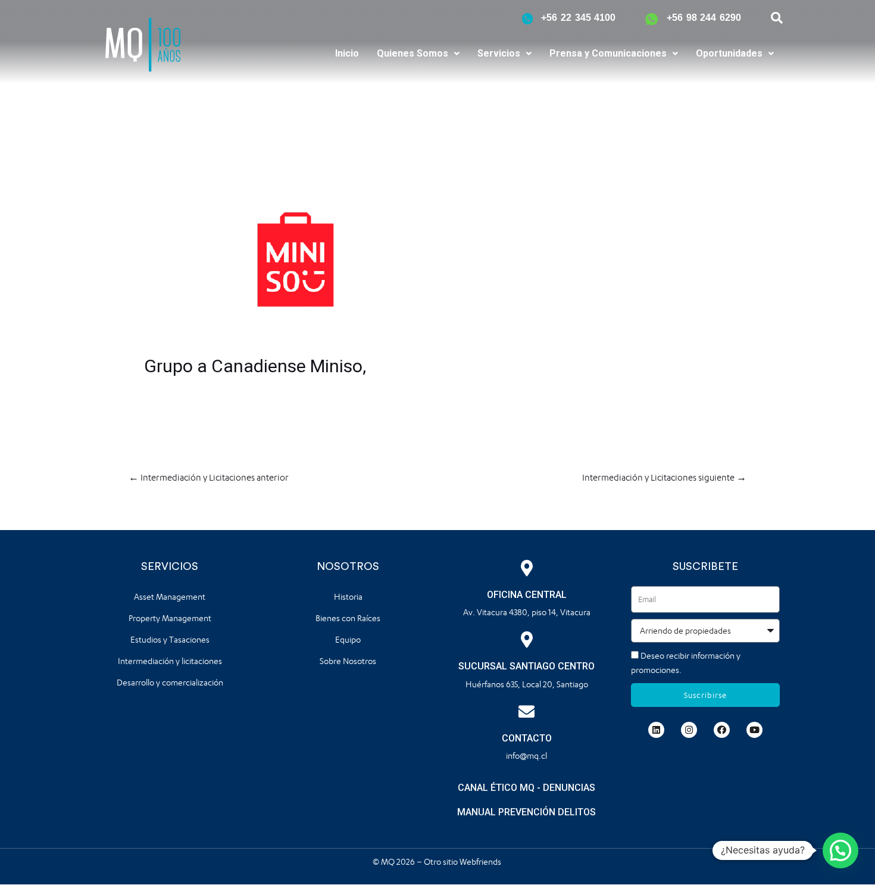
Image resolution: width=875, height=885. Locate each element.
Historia (348, 596)
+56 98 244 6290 (704, 18)
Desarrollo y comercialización (170, 682)
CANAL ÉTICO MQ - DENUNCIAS (526, 787)
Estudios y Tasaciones (170, 639)
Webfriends (481, 861)
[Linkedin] (656, 730)
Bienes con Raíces (347, 618)
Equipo (348, 639)
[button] (418, 53)
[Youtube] (754, 730)
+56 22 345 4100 (578, 18)
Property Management (170, 618)
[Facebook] (722, 730)
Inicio (347, 53)
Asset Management (169, 596)
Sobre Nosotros (348, 661)
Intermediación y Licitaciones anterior (209, 477)
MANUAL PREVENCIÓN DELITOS (526, 812)
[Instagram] (689, 730)
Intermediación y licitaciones (170, 661)
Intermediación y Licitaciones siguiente (664, 477)
